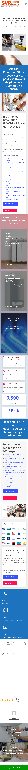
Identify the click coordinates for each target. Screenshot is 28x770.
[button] (26, 4)
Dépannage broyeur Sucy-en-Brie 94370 (15, 470)
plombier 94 (7, 26)
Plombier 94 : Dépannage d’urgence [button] (11, 654)
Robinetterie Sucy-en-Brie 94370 (13, 199)
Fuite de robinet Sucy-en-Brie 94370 (14, 165)
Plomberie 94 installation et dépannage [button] (11, 643)
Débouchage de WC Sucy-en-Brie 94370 (15, 179)
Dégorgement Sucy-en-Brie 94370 (13, 181)
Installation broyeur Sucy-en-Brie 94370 (15, 163)
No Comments (22, 26)
